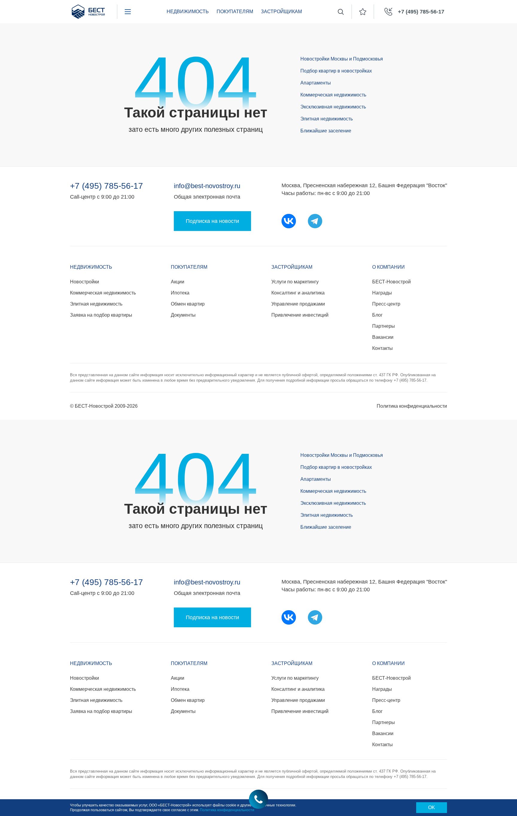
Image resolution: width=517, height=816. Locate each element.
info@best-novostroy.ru (207, 186)
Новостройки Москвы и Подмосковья (341, 58)
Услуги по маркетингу (295, 281)
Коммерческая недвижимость (333, 94)
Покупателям (189, 267)
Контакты (382, 348)
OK (431, 807)
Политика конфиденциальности (412, 406)
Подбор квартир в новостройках (336, 70)
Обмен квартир (188, 303)
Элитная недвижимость (326, 118)
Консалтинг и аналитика (298, 292)
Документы (183, 315)
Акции (177, 281)
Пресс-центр (386, 303)
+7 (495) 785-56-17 (106, 186)
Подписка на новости (212, 221)
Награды (382, 292)
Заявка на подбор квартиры (101, 315)
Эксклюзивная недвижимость (333, 106)
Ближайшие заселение (325, 130)
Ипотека (180, 292)
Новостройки (84, 281)
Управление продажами (298, 303)
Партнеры (383, 326)
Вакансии (382, 337)
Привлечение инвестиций (300, 315)
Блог (377, 315)
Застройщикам (291, 267)
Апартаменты (315, 82)
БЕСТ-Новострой (391, 281)
